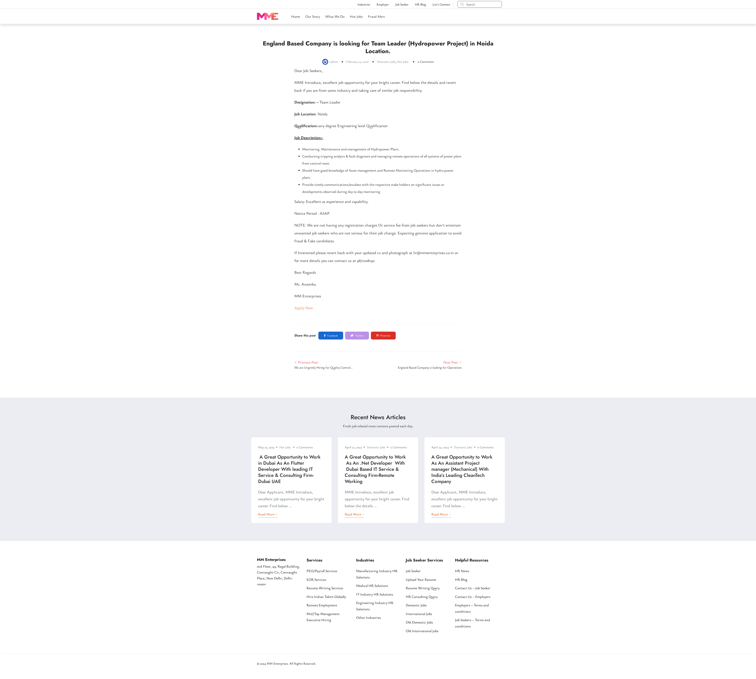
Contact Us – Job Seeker (472, 588)
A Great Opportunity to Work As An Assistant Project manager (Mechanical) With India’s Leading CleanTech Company (461, 469)
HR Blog (420, 4)
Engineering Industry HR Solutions (374, 605)
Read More (266, 514)
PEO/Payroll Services (322, 570)
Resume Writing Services (325, 588)
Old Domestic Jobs (419, 622)
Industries (364, 4)
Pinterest (385, 335)
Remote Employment (322, 605)
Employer (383, 4)
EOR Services (316, 579)
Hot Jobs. (403, 61)
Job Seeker (402, 4)
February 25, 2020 (357, 61)
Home (295, 16)
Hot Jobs (356, 16)
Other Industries (368, 617)
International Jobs (419, 613)
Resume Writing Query (423, 588)
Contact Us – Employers (472, 596)
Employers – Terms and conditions (472, 608)
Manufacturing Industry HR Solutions (376, 573)
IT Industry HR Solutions (374, 594)
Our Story (312, 16)
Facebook (332, 335)
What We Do (335, 16)
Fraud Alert (376, 16)
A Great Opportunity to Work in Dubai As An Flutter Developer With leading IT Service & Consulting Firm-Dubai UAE (289, 469)
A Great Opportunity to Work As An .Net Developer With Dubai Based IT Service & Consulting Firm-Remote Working (375, 469)
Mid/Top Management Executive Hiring (323, 616)
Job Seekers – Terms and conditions (472, 622)
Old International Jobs (422, 630)
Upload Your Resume (421, 579)
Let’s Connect (441, 4)
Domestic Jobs (386, 61)
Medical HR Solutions (372, 585)
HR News (462, 570)
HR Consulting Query (422, 596)
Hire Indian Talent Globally (326, 596)
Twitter (358, 335)
